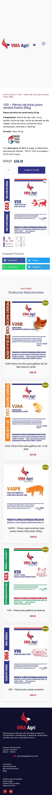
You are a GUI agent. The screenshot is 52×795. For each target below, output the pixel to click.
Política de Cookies (11, 783)
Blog (5, 771)
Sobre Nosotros (9, 766)
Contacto (7, 764)
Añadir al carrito (31, 170)
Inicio (5, 94)
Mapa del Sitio (9, 786)
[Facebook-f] (5, 791)
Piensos (13, 94)
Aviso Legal (8, 781)
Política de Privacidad (12, 779)
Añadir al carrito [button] (26, 377)
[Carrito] (34, 45)
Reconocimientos (11, 769)
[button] (43, 44)
